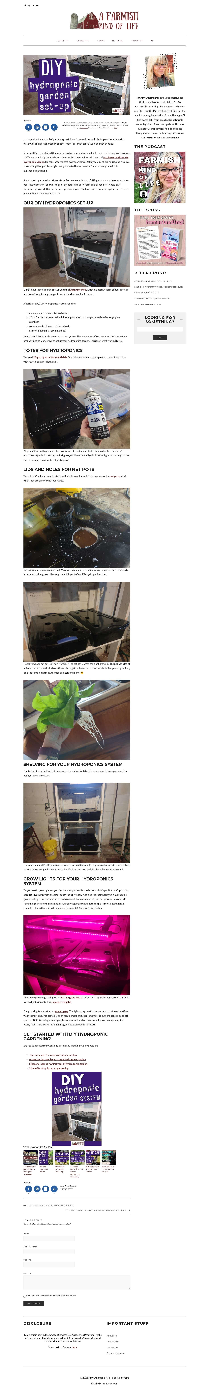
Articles (136, 41)
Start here (62, 41)
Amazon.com (84, 128)
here (115, 128)
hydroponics (68, 1189)
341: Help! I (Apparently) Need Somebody (152, 299)
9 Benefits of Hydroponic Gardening (59, 1169)
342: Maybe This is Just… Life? (146, 293)
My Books (117, 41)
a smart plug (61, 1011)
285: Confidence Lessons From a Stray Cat (108, 1169)
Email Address (30, 1247)
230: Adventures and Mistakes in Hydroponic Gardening (29, 1170)
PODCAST (82, 41)
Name (26, 1234)
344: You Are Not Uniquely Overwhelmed (152, 281)
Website (27, 1260)
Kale (93, 1383)
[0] (28, 127)
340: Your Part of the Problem (148, 304)
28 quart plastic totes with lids (50, 357)
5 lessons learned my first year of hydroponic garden (58, 1063)
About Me (112, 1335)
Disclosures (112, 1347)
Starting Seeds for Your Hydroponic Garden (92, 1169)
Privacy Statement (116, 1353)
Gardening (73, 1186)
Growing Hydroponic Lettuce (43, 1169)
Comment (27, 1273)
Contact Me (112, 1341)
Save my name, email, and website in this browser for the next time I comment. (51, 1295)
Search (160, 338)
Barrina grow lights (71, 997)
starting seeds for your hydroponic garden (53, 1054)
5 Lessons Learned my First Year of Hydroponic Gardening (76, 1171)
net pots (115, 476)
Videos (100, 41)
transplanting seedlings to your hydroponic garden (57, 1059)
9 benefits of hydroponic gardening (49, 1068)
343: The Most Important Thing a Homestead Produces (158, 287)
